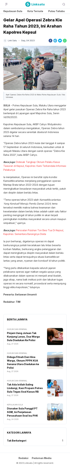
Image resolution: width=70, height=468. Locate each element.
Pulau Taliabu (56, 11)
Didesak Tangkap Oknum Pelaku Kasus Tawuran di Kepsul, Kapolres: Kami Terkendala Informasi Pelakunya (34, 166)
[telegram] (55, 40)
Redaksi (23, 458)
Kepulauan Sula (12, 11)
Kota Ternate (35, 11)
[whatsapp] (65, 40)
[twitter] (60, 40)
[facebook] (50, 40)
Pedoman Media (41, 458)
